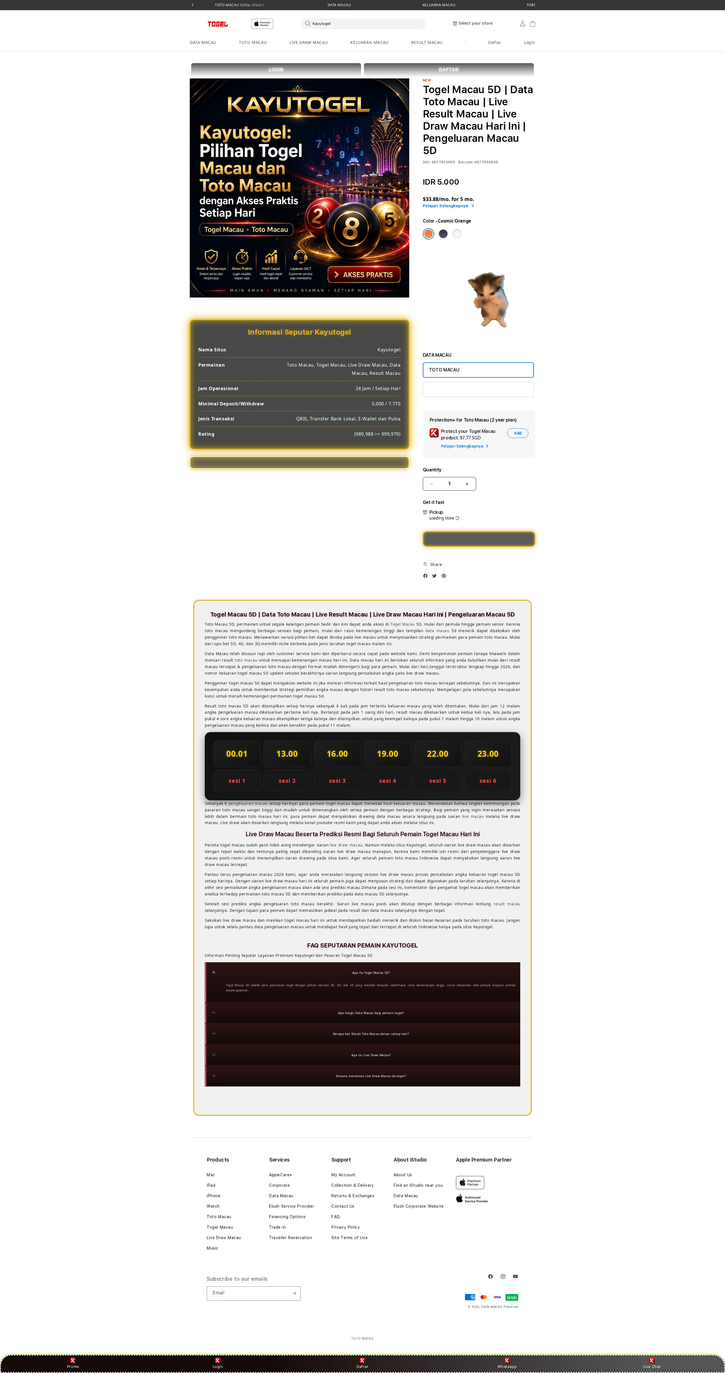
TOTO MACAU (239, 5)
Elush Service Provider (291, 1206)
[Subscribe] (294, 1293)
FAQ (335, 1216)
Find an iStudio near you (418, 1185)
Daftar (362, 1366)
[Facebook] (427, 577)
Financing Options (287, 1216)
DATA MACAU (339, 5)
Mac (211, 1175)
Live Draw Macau (224, 1237)
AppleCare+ (280, 1175)
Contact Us (343, 1206)
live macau (473, 816)
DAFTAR (449, 69)
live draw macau (346, 845)
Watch (213, 1206)
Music (212, 1248)
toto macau (246, 660)
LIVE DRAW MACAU (308, 42)
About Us (403, 1175)
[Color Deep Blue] (443, 233)
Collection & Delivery (352, 1185)
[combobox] (363, 23)
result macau (507, 903)
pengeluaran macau (248, 803)
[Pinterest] (445, 577)
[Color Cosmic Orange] (428, 233)
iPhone (214, 1196)
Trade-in (277, 1227)
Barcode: (465, 162)
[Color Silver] (456, 233)
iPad (211, 1185)
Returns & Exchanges (352, 1196)
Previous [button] (192, 5)
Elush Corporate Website (419, 1206)
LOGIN (276, 69)
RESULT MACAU (427, 42)
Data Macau (281, 1196)
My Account (343, 1175)
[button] (203, 42)
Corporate (279, 1185)
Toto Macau (219, 1216)
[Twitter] (436, 577)
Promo (73, 1366)
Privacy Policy (345, 1227)
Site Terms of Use (349, 1237)
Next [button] (532, 5)
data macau (437, 630)
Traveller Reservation (290, 1237)
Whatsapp (507, 1366)
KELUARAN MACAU (439, 5)
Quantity (432, 469)
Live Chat (652, 1366)
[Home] (209, 24)
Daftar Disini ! (251, 5)
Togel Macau (402, 624)
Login (218, 1366)
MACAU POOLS (445, 389)
